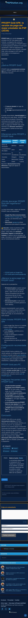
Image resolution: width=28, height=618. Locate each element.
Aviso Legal (4, 603)
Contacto (3, 600)
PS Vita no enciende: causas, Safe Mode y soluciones (10, 494)
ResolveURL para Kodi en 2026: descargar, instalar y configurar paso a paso (15, 568)
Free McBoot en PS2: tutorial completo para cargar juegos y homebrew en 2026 (15, 584)
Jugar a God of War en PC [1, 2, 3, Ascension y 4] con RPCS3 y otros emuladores (16, 590)
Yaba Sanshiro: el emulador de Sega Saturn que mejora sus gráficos (15, 579)
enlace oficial (8, 329)
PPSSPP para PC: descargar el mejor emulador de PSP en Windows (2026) (14, 486)
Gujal (3, 569)
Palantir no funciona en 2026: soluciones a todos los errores (15, 573)
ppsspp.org (16, 222)
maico (3, 592)
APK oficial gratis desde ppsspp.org (15, 274)
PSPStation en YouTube (9, 548)
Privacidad (10, 600)
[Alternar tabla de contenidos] (2, 63)
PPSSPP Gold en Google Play (13, 217)
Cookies (17, 600)
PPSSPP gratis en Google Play (13, 272)
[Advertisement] (14, 90)
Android (4, 479)
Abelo (21, 458)
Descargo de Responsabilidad (17, 603)
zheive (3, 580)
